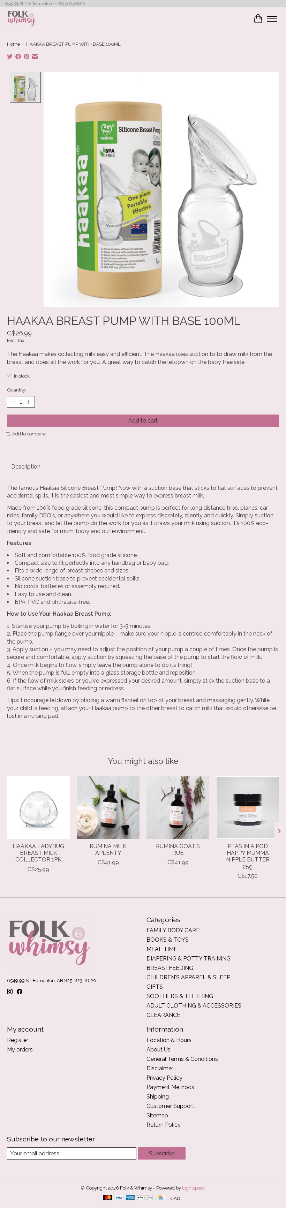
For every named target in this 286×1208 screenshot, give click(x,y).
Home (13, 44)
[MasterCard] (107, 1198)
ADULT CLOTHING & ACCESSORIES (193, 1005)
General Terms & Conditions (182, 1059)
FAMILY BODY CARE (173, 930)
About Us (158, 1049)
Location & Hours (168, 1040)
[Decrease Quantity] (13, 402)
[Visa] (118, 1198)
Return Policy (163, 1125)
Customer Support (170, 1106)
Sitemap (157, 1115)
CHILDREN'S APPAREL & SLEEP (188, 977)
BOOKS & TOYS (167, 939)
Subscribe (161, 1153)
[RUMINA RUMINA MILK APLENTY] (108, 807)
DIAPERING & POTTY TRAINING (188, 958)
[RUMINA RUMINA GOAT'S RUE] (177, 807)
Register (17, 1040)
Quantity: (16, 390)
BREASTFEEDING (169, 968)
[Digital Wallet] (145, 1198)
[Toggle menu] (272, 19)
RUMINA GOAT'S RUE (178, 849)
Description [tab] (25, 466)
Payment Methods (170, 1087)
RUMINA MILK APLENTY (108, 849)
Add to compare (29, 433)
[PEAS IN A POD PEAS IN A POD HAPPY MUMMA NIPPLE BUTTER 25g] (247, 807)
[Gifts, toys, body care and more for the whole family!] (21, 18)
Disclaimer (159, 1068)
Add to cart (143, 420)
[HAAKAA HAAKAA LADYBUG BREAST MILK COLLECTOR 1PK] (38, 807)
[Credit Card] (160, 1198)
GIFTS (154, 986)
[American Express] (130, 1198)
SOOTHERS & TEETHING (179, 996)
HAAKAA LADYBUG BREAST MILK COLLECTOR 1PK (38, 853)
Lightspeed (193, 1188)
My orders (20, 1049)
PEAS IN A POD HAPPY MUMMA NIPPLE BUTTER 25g (248, 856)
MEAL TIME (161, 949)
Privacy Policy (164, 1077)
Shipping (157, 1096)
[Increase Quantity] (28, 402)
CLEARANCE (163, 1015)
